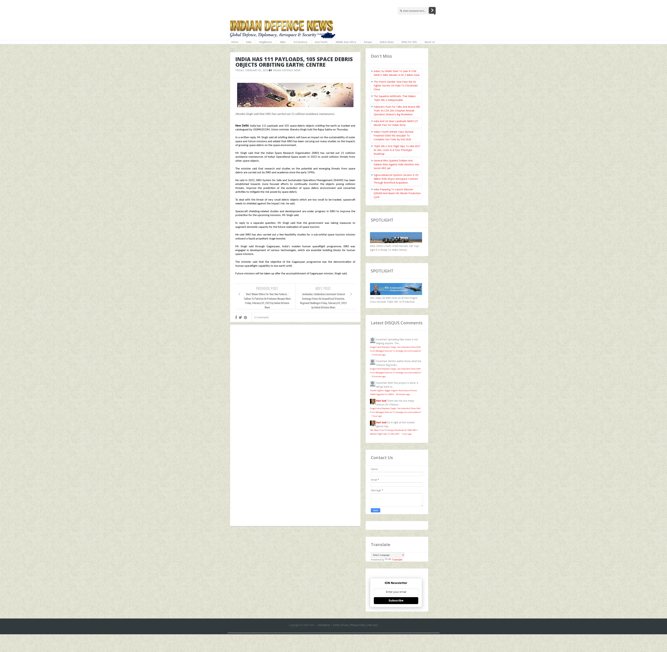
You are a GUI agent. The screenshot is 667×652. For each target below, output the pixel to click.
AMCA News (387, 42)
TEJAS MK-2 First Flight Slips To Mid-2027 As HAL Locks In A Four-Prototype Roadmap (397, 149)
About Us (430, 42)
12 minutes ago (379, 354)
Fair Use (372, 625)
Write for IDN (409, 42)
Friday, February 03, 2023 (251, 70)
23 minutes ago (379, 376)
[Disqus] (295, 377)
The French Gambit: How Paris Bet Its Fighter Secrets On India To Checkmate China (396, 85)
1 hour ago (377, 416)
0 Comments (261, 317)
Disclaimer (324, 625)
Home (234, 42)
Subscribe (396, 600)
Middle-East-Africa (346, 42)
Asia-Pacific (321, 42)
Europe (368, 42)
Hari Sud (381, 400)
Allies (283, 42)
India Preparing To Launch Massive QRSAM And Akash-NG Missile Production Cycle (397, 193)
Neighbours (265, 42)
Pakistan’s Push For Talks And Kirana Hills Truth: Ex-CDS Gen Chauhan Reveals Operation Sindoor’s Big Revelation (397, 110)
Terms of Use (340, 625)
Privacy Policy (358, 625)
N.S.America (300, 42)
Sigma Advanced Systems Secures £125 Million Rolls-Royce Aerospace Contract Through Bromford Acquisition (396, 178)
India (248, 42)
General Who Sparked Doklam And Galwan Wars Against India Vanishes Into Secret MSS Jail (396, 164)
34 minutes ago (403, 394)
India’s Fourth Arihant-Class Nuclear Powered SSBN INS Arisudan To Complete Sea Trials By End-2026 (394, 135)
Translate (397, 559)
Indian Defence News (287, 70)
